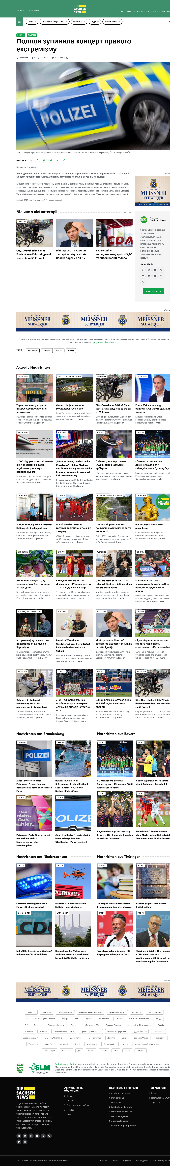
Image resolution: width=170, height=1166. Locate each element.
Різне (30, 21)
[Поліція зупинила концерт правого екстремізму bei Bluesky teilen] (50, 160)
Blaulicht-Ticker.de (120, 1093)
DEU (121, 11)
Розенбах (29, 1031)
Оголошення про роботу (77, 1105)
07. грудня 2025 (41, 58)
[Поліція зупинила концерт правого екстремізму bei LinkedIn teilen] (44, 160)
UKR (136, 11)
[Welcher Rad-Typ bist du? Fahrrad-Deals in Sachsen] (114, 387)
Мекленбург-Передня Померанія (41, 1018)
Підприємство (75, 1038)
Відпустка (31, 1012)
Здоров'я (77, 21)
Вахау (124, 1038)
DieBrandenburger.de (121, 1111)
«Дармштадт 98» (92, 1025)
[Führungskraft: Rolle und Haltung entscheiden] (34, 507)
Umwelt (60, 743)
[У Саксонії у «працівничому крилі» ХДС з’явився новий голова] (114, 233)
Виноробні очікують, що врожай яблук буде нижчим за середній (33, 584)
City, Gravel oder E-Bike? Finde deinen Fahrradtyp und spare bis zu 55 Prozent (33, 255)
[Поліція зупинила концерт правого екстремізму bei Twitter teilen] (57, 160)
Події (93, 21)
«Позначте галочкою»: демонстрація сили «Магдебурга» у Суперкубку (152, 465)
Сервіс (103, 1160)
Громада (70, 1110)
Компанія (70, 1100)
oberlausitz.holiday (120, 1121)
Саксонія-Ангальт (30, 1038)
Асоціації (64, 1044)
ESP (142, 11)
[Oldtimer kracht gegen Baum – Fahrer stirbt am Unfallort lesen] (34, 881)
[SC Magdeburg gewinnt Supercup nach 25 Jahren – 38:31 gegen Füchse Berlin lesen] (115, 758)
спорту (100, 432)
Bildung (22, 743)
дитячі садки (49, 1050)
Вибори (91, 1050)
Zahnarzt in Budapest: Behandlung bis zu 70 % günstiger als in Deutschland (31, 703)
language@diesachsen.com (106, 342)
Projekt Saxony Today (66, 1064)
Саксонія (47, 350)
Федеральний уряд (70, 1018)
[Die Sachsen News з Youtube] (37, 1135)
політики (32, 35)
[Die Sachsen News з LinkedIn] (25, 1135)
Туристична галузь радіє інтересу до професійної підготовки (31, 409)
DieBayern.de (117, 1102)
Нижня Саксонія (155, 1012)
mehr (41, 422)
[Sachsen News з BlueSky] (155, 275)
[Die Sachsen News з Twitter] (25, 1141)
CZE (150, 11)
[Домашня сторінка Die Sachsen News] (18, 1135)
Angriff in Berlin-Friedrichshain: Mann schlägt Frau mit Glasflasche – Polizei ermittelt (72, 838)
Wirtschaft (62, 913)
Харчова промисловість (64, 1031)
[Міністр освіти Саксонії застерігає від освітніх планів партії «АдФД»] (74, 233)
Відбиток (127, 1160)
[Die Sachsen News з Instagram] (31, 1135)
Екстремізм (32, 350)
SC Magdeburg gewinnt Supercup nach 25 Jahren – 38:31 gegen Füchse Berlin (115, 784)
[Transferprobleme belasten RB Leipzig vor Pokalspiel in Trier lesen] (115, 928)
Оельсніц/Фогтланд (53, 1038)
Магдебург (49, 1044)
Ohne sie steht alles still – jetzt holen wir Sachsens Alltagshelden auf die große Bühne (114, 584)
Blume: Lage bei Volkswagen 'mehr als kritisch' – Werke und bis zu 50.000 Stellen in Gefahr (72, 954)
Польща (74, 1025)
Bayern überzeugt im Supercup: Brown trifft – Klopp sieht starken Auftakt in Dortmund (115, 835)
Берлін (161, 1025)
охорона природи (113, 1025)
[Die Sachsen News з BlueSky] (49, 1135)
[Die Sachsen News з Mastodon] (18, 1141)
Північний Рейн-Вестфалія (90, 1012)
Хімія (116, 1050)
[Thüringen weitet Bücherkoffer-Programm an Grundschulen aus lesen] (115, 881)
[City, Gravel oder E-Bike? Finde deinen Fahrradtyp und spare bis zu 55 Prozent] (34, 233)
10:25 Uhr (59, 58)
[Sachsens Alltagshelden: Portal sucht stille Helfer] (114, 563)
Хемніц (71, 350)
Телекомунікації (94, 1038)
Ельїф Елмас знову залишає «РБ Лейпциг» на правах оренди (113, 703)
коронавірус (160, 1038)
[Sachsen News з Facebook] (148, 275)
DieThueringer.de (119, 1116)
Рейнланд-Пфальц (33, 1025)
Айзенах (119, 1018)
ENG (129, 11)
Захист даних (142, 1160)
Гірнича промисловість (91, 1031)
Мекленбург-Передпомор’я (139, 1025)
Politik (21, 797)
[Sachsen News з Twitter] (142, 281)
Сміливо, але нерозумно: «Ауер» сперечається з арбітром (111, 465)
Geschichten (24, 913)
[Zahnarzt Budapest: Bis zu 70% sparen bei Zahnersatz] (34, 682)
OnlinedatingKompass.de (123, 1125)
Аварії (77, 1044)
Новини (20, 35)
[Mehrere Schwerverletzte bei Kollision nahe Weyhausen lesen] (73, 881)
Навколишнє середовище (109, 496)
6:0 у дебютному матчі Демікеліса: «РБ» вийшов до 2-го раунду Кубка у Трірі (73, 584)
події (68, 1114)
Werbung (101, 376)
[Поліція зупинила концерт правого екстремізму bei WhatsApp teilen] (30, 160)
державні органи (141, 1038)
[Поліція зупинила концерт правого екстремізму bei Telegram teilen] (64, 160)
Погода (158, 1018)
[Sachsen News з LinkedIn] (155, 269)
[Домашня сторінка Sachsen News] (148, 269)
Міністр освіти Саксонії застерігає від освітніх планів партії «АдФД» (71, 255)
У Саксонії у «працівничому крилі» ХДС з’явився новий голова (114, 255)
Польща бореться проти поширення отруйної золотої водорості (113, 528)
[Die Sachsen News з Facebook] (43, 1135)
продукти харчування (116, 1031)
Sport (102, 743)
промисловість (110, 1044)
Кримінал (140, 1050)
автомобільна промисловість (147, 1044)
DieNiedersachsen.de (121, 1107)
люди (125, 1044)
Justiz (141, 865)
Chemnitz (23, 58)
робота (104, 1050)
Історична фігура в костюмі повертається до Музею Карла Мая (33, 644)
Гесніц (127, 1050)
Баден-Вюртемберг (117, 1012)
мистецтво (104, 1018)
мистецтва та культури (53, 21)
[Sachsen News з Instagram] (161, 269)
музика (59, 350)
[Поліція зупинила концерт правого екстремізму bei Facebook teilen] (37, 160)
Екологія (43, 1031)
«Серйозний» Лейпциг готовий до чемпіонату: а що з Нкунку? (73, 528)
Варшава (89, 1018)
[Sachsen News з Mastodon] (161, 275)
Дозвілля (111, 1038)
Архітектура (92, 1044)
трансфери (33, 1044)
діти (79, 1050)
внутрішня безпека (56, 1025)
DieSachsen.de (118, 1098)
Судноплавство (139, 1031)
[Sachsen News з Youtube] (142, 275)
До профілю (152, 291)
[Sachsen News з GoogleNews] (142, 269)
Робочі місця (111, 21)
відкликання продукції (139, 1018)
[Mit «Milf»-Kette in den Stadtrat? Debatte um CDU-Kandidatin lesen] (34, 928)
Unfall (21, 865)
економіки (23, 376)
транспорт (66, 1050)
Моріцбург (136, 1012)
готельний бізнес (65, 1012)
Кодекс (115, 1160)
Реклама (22, 221)
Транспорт (46, 1012)
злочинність (158, 1031)
